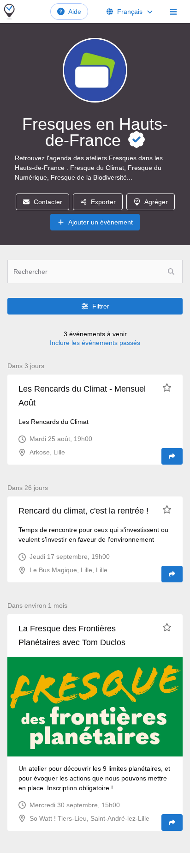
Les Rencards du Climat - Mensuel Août (82, 395)
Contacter (48, 202)
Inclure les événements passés (95, 342)
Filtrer (100, 306)
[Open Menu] (173, 11)
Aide (74, 11)
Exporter (103, 202)
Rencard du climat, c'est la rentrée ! (83, 510)
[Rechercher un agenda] (171, 271)
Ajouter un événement (100, 222)
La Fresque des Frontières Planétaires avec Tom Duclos (71, 635)
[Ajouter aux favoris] (167, 387)
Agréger (156, 202)
